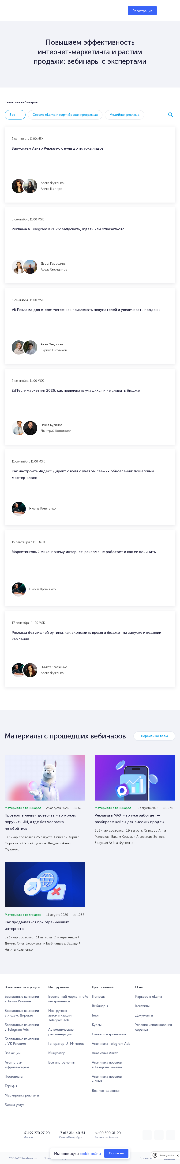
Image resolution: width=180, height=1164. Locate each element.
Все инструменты (61, 1062)
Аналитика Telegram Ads (111, 1043)
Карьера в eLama (148, 996)
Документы (144, 1015)
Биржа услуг (14, 1104)
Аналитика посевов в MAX (107, 1078)
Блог (95, 1015)
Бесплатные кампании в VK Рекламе (22, 1041)
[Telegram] (159, 1135)
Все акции (12, 1052)
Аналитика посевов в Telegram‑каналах (107, 1064)
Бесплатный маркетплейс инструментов (68, 998)
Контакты (142, 1005)
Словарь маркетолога (109, 1034)
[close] (178, 1155)
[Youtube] (170, 1135)
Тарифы (11, 1085)
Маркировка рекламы (22, 1095)
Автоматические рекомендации (61, 1031)
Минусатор (56, 1052)
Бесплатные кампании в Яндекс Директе (22, 1012)
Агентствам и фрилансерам (17, 1064)
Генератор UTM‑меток (66, 1043)
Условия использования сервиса (153, 1027)
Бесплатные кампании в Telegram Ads (22, 1027)
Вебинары (100, 1005)
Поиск (170, 115)
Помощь (98, 996)
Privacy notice (167, 1155)
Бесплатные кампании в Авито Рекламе (22, 998)
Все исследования (106, 1090)
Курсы (96, 1024)
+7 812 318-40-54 (72, 1132)
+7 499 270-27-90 (36, 1132)
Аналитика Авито (105, 1052)
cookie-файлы (90, 1153)
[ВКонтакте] (147, 1135)
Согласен (116, 1153)
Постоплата (13, 1076)
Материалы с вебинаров (23, 808)
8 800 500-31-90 (108, 1132)
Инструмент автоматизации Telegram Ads (59, 1015)
